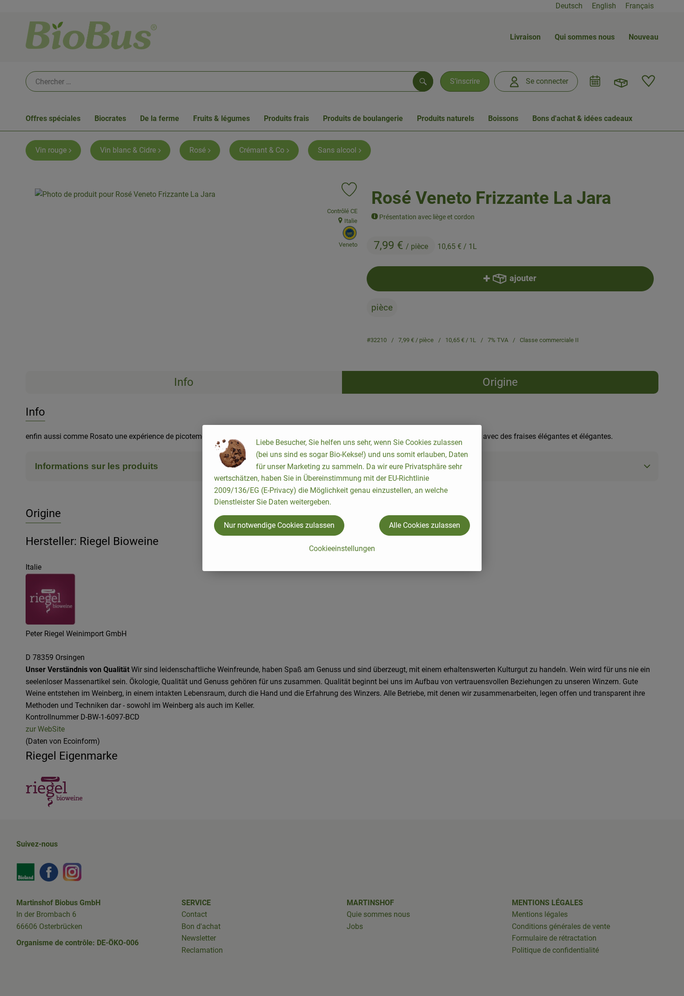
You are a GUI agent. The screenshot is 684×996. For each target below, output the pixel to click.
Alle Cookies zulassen (424, 525)
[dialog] (342, 498)
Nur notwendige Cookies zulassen (279, 525)
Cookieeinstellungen (342, 548)
